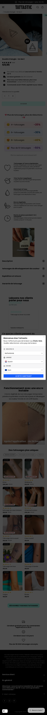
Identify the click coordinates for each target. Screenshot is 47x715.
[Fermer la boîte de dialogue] (44, 337)
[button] (5, 711)
